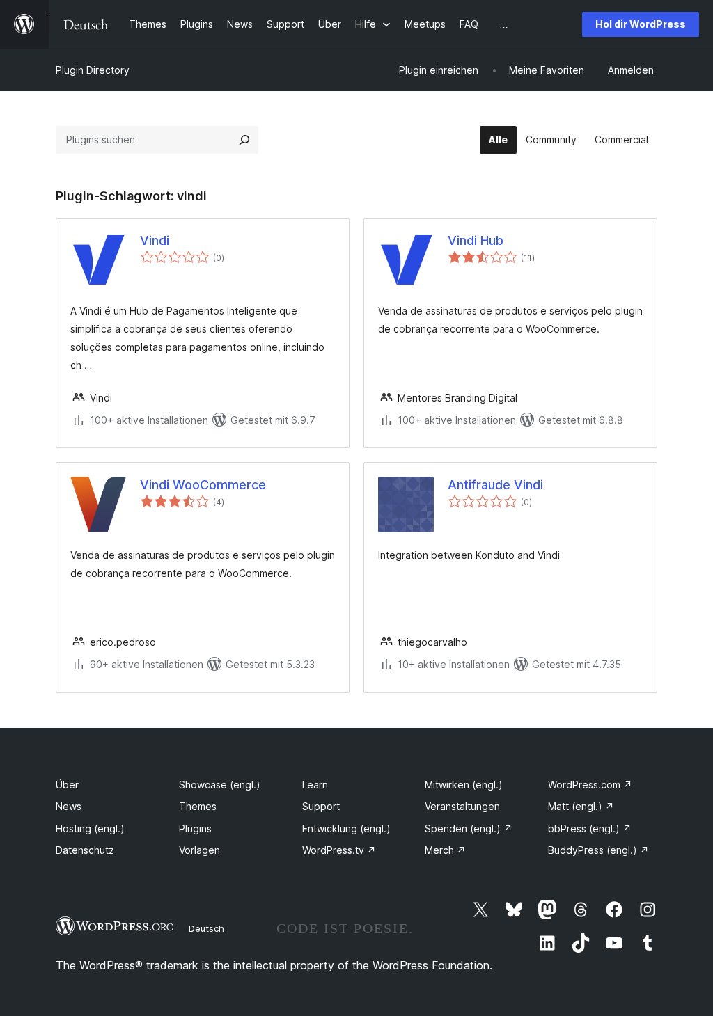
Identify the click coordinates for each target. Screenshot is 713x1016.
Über (67, 785)
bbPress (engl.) (590, 828)
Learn (315, 785)
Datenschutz (85, 850)
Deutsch (206, 928)
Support (321, 806)
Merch (445, 850)
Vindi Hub (475, 240)
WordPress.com (590, 785)
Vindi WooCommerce (203, 484)
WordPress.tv (339, 850)
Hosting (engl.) (90, 828)
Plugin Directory (93, 70)
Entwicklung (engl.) (346, 828)
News (68, 806)
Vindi (154, 240)
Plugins (195, 828)
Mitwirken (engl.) (464, 785)
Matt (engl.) (581, 806)
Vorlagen (199, 850)
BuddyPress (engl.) (598, 850)
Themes (198, 806)
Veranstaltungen (462, 806)
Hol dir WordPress (640, 24)
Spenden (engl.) (468, 828)
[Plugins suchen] (244, 140)
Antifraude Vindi (495, 484)
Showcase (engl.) (219, 785)
